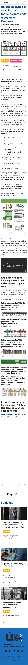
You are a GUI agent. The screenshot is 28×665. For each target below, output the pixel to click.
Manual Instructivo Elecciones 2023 (13, 415)
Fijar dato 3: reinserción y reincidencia (13, 565)
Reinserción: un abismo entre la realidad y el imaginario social (12, 604)
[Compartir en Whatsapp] (12, 494)
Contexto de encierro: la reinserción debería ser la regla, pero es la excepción (13, 524)
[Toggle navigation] (25, 2)
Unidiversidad (6, 65)
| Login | (19, 660)
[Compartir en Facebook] (16, 494)
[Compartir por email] (20, 494)
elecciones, (14, 485)
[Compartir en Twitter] (8, 494)
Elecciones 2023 (16, 61)
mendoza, (22, 485)
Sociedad (5, 61)
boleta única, (5, 485)
